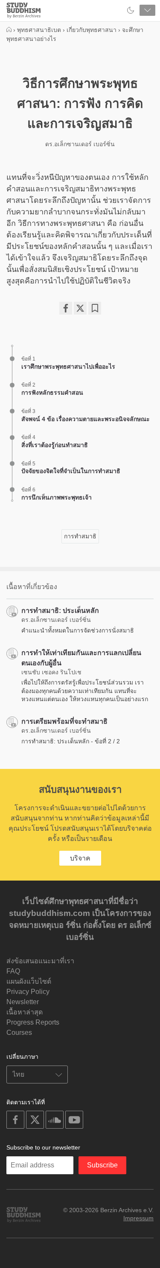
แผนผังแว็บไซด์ (28, 981)
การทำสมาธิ (80, 536)
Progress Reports (32, 1022)
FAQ (13, 971)
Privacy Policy (27, 991)
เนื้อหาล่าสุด (24, 1012)
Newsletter (22, 1001)
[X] (80, 308)
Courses (19, 1032)
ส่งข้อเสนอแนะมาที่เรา (40, 961)
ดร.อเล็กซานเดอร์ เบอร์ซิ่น (80, 144)
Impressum (138, 1218)
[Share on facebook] (65, 308)
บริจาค (80, 858)
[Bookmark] (94, 308)
